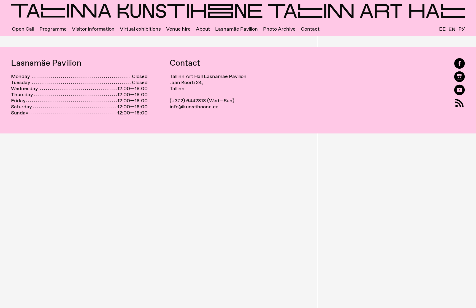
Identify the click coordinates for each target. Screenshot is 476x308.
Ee (442, 28)
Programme (53, 28)
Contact (310, 28)
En (452, 29)
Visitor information (93, 28)
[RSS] (459, 103)
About (203, 28)
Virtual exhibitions (140, 28)
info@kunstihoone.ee (194, 106)
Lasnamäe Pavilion (236, 28)
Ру (461, 28)
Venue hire (178, 28)
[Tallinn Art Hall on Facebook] (459, 63)
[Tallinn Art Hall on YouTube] (459, 90)
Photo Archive (279, 28)
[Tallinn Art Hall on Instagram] (459, 76)
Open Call (23, 28)
